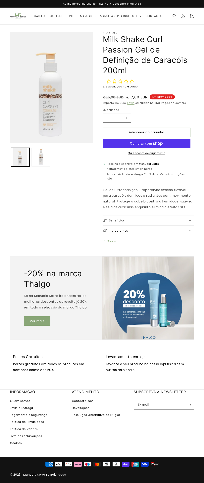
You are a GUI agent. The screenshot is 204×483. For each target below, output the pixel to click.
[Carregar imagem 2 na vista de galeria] (40, 157)
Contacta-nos (82, 401)
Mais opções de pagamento (146, 153)
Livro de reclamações (26, 436)
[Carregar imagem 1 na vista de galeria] (20, 157)
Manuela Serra (34, 475)
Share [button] (111, 241)
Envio (130, 103)
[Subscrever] (189, 405)
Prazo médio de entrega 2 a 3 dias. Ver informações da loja (148, 176)
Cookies (16, 443)
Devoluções (80, 408)
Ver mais (37, 321)
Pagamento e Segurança (29, 415)
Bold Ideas (58, 475)
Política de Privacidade (27, 422)
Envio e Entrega (21, 408)
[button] (88, 16)
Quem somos (20, 401)
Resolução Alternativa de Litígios (96, 415)
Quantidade (111, 110)
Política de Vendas (24, 429)
